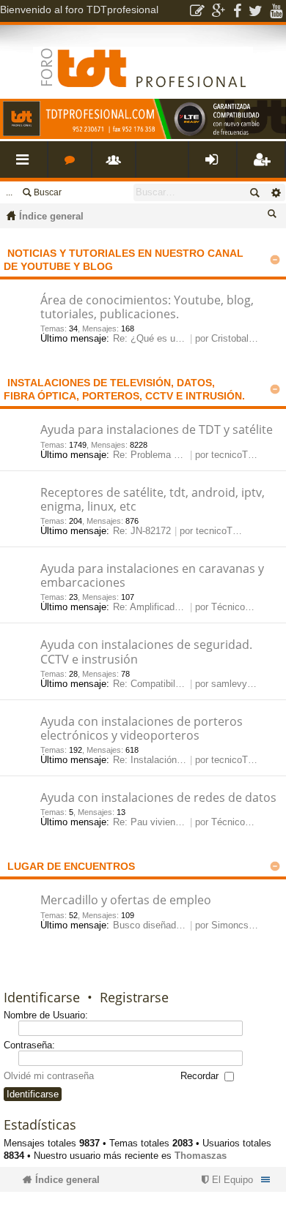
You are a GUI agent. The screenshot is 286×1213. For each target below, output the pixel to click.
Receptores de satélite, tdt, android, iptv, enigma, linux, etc (152, 500)
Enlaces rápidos (26, 165)
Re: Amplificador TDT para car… (182, 606)
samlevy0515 (239, 683)
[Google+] (219, 11)
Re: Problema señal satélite (171, 454)
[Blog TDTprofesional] (197, 11)
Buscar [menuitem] (274, 216)
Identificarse (42, 997)
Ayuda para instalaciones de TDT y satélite (156, 430)
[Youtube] (276, 11)
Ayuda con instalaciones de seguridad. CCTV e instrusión (146, 652)
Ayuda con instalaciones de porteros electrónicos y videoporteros (141, 729)
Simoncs (230, 925)
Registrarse (134, 997)
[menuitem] (225, 1179)
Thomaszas (201, 1155)
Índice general (51, 216)
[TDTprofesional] (143, 136)
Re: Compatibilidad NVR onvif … (182, 683)
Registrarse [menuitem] (264, 165)
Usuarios (117, 165)
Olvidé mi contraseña (49, 1075)
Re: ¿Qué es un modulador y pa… (185, 338)
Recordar (200, 1075)
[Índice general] (143, 56)
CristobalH (233, 338)
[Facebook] (237, 11)
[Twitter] (255, 11)
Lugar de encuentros (71, 866)
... (9, 192)
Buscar (48, 192)
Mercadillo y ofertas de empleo (125, 900)
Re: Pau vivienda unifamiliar (172, 821)
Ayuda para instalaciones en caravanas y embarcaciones (152, 576)
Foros (73, 165)
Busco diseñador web (158, 925)
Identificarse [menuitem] (215, 165)
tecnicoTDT (235, 454)
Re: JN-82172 (142, 530)
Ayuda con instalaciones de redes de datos (158, 798)
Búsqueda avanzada (275, 192)
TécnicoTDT (237, 606)
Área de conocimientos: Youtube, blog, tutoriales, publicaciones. (147, 307)
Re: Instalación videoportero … (178, 759)
